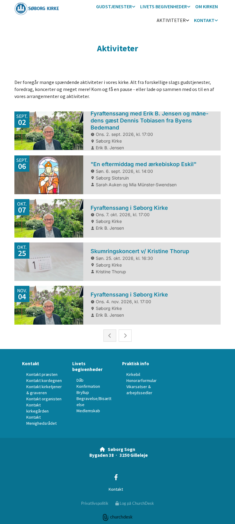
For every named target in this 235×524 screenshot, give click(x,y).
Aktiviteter (171, 20)
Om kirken (206, 6)
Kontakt (204, 20)
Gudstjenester (114, 6)
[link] (116, 7)
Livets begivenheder (163, 6)
